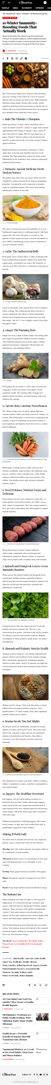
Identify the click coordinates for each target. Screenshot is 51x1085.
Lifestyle (6, 18)
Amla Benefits (18, 958)
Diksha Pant (8, 1009)
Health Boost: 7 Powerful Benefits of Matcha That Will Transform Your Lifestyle (16, 1036)
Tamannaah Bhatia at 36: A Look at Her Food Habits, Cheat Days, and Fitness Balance (18, 1052)
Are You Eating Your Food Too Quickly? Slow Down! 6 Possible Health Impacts (18, 1002)
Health (14, 18)
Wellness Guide (26, 972)
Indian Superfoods (24, 965)
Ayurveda (29, 958)
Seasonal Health (32, 969)
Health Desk (12, 51)
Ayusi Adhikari (9, 1059)
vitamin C (20, 127)
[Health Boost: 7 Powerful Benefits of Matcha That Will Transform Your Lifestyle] (42, 1035)
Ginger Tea (7, 962)
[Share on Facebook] (7, 58)
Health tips (17, 962)
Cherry (6, 1028)
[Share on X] (12, 58)
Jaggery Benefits (40, 965)
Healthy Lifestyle (30, 962)
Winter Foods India (10, 975)
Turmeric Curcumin (10, 972)
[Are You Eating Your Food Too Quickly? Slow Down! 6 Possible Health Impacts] (42, 1001)
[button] (4, 2)
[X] (37, 1074)
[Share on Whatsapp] (17, 58)
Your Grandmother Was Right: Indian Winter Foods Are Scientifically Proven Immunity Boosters (22, 943)
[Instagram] (44, 1074)
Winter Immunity (26, 975)
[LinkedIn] (47, 1074)
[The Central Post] (25, 2)
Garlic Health (39, 958)
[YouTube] (40, 1074)
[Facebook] (34, 1074)
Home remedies (9, 965)
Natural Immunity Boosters (13, 969)
